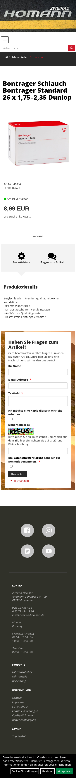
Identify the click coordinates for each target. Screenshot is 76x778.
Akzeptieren (64, 771)
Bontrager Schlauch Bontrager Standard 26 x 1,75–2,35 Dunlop (37, 90)
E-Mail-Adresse (18, 379)
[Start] (7, 57)
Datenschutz (19, 706)
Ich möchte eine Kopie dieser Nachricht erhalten (35, 412)
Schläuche (36, 57)
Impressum (19, 702)
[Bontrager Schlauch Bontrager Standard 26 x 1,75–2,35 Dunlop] (38, 144)
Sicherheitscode (19, 425)
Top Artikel (18, 736)
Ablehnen (47, 771)
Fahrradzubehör (22, 672)
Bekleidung (19, 681)
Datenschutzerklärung (28, 458)
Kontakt (16, 697)
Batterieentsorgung (24, 720)
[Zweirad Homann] (38, 16)
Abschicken (18, 474)
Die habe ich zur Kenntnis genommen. (34, 459)
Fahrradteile (19, 57)
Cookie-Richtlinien (23, 715)
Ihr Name (14, 366)
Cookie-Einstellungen (25, 711)
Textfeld (14, 393)
